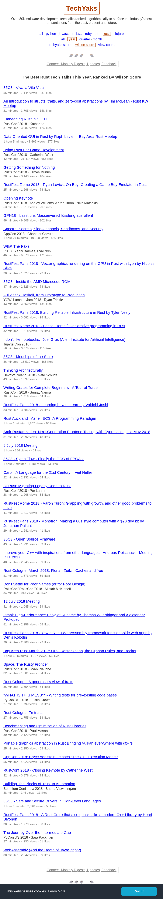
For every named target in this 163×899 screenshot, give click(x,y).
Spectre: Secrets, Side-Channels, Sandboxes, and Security (53, 229)
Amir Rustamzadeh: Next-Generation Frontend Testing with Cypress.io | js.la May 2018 (76, 432)
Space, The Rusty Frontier (25, 664)
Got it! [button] (139, 891)
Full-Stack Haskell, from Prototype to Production (44, 295)
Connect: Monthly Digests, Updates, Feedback (82, 64)
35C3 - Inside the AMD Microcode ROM (36, 282)
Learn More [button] (56, 891)
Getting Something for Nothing (29, 167)
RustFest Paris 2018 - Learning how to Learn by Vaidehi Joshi (55, 405)
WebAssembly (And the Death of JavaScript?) (42, 850)
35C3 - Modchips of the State (28, 357)
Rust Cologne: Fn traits (22, 713)
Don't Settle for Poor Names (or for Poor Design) (44, 584)
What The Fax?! (17, 246)
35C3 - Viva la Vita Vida (23, 88)
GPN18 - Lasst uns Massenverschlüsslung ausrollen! (48, 215)
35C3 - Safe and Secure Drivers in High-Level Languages (52, 801)
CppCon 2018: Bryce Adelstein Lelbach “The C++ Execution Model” (60, 757)
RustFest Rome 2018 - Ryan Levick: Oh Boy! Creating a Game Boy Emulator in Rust (75, 185)
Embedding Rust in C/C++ (25, 119)
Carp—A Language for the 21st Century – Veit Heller (47, 472)
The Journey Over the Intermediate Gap (37, 833)
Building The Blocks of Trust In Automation (39, 784)
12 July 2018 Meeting (21, 601)
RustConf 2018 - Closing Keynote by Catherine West (48, 770)
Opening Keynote (18, 198)
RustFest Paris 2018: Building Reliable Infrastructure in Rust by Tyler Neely (66, 312)
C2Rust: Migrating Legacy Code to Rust (37, 486)
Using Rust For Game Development (33, 150)
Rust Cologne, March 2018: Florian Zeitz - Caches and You (53, 570)
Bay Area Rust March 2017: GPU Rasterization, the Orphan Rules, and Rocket (69, 651)
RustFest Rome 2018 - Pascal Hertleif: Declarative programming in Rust (64, 326)
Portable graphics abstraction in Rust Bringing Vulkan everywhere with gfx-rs (68, 743)
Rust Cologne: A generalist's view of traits (38, 682)
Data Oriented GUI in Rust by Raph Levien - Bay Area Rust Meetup (60, 136)
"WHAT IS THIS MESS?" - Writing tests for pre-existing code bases (60, 695)
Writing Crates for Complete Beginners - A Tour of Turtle (50, 387)
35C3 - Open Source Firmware (29, 539)
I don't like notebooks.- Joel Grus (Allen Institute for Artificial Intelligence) (64, 339)
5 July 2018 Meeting (20, 445)
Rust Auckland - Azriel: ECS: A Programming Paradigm (49, 418)
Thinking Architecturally (23, 370)
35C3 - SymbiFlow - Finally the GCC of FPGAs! (43, 459)
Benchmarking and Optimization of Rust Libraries (44, 726)
